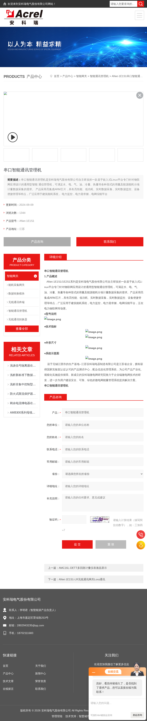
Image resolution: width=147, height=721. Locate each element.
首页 (56, 76)
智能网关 (81, 76)
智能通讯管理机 (99, 76)
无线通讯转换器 (17, 319)
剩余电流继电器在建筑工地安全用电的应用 (24, 403)
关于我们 (40, 665)
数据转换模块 (16, 293)
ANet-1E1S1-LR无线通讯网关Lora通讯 (82, 579)
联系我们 (110, 241)
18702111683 (140, 534)
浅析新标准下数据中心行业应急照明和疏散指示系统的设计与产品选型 (24, 375)
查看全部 (22, 328)
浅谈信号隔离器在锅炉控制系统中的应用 (24, 365)
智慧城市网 (85, 716)
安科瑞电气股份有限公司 (33, 3)
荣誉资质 (40, 681)
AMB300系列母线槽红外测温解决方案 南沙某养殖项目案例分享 (24, 412)
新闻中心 (40, 673)
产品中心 (67, 76)
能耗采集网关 (16, 284)
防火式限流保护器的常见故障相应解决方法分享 (24, 393)
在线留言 (8, 688)
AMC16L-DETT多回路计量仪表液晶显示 (83, 567)
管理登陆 (57, 716)
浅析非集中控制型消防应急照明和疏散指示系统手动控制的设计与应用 (24, 384)
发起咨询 (137, 715)
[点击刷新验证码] (99, 519)
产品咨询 (37, 241)
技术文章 (8, 681)
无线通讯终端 (16, 302)
